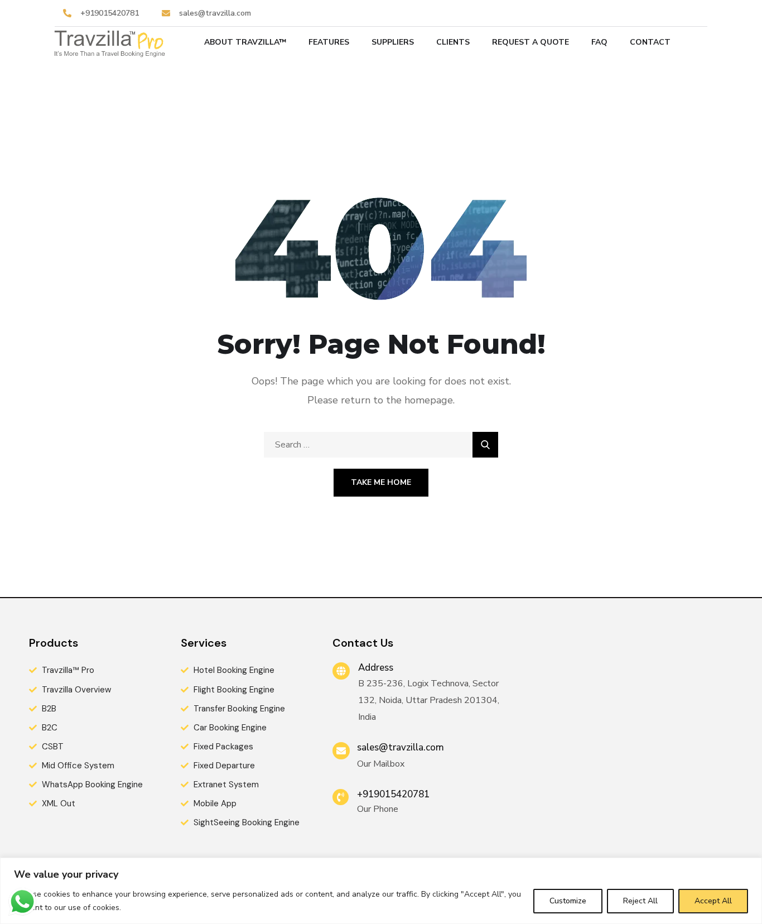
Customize (567, 901)
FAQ (599, 42)
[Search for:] (381, 445)
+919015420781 (393, 794)
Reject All (640, 901)
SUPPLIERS (393, 42)
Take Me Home (381, 482)
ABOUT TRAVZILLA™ (245, 42)
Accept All (713, 901)
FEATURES (328, 42)
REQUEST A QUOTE (530, 42)
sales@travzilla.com (400, 747)
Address (375, 667)
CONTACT (650, 42)
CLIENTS (453, 42)
